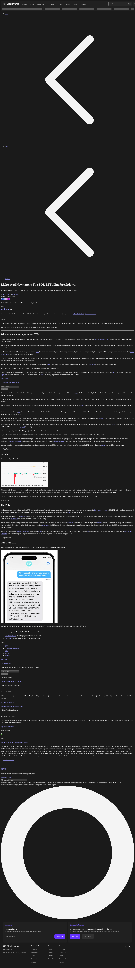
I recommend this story (101, 339)
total (113, 372)
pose (68, 512)
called (101, 418)
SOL (6, 651)
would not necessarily (14, 441)
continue (92, 364)
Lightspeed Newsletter (12, 648)
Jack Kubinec (7, 294)
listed (113, 424)
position (18, 531)
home (6, 14)
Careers (50, 952)
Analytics (24, 4)
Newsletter (4, 378)
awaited (105, 510)
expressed (70, 523)
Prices (32, 4)
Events (75, 4)
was (125, 531)
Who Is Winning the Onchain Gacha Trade (14, 742)
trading (103, 445)
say (19, 412)
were (23, 531)
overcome (23, 516)
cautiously (130, 531)
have (95, 510)
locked (42, 375)
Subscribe (60, 936)
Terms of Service (64, 959)
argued (22, 427)
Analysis (7, 279)
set (88, 531)
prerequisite (46, 525)
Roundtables (35, 959)
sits (76, 393)
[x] (130, 947)
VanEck (7, 655)
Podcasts (34, 949)
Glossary (61, 962)
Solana (7, 653)
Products (52, 4)
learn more (11, 702)
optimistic (4, 534)
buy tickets (4, 702)
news (6, 146)
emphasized (14, 519)
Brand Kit (51, 959)
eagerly (100, 510)
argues (82, 405)
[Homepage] (11, 4)
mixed (27, 531)
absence (99, 523)
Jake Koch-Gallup (8, 760)
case (37, 352)
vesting (49, 364)
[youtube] (122, 947)
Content (68, 4)
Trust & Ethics (63, 952)
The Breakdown (6, 663)
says (6, 358)
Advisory (60, 4)
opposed (3, 375)
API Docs (62, 949)
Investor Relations (41, 4)
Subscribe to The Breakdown (10, 382)
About (50, 949)
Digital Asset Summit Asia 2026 (11, 681)
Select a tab (4, 780)
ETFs (6, 646)
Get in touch (88, 936)
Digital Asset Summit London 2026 (12, 706)
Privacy (61, 955)
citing (40, 531)
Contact (50, 955)
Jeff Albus (15, 294)
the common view (59, 441)
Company (83, 4)
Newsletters (34, 952)
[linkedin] (126, 947)
